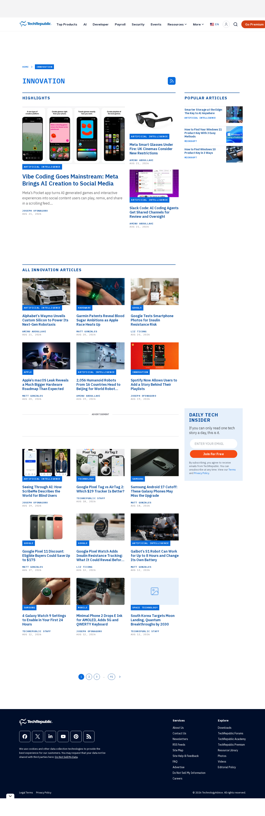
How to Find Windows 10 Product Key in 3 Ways (200, 151)
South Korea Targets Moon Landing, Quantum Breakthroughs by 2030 (153, 620)
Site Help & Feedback (186, 756)
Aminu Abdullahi (141, 160)
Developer (101, 24)
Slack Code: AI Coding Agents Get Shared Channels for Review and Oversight (154, 212)
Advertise (178, 767)
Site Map (178, 750)
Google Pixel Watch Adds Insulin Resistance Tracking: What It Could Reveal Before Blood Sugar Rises (99, 555)
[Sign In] (226, 24)
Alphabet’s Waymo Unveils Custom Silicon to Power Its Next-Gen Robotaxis (45, 320)
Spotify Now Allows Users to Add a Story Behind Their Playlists (154, 384)
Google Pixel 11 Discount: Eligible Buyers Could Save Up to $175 (46, 555)
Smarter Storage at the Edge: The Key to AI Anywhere (203, 111)
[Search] (235, 24)
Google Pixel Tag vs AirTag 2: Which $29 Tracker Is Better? (100, 489)
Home (25, 66)
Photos (222, 756)
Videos (222, 761)
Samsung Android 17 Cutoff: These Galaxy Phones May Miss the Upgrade (154, 491)
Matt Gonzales (86, 331)
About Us (178, 727)
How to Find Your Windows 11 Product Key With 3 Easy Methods (203, 133)
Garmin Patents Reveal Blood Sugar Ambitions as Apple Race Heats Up (100, 320)
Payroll (120, 24)
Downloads (224, 727)
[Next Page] (120, 677)
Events (156, 24)
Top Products (66, 24)
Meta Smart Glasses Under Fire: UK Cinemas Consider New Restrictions (151, 149)
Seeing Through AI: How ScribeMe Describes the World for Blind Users (42, 491)
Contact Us (179, 733)
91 (111, 676)
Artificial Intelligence (200, 117)
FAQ (175, 761)
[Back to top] (257, 804)
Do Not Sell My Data (66, 757)
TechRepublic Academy (232, 739)
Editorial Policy (227, 767)
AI (85, 24)
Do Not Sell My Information (189, 773)
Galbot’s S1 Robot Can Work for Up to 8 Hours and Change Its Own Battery (155, 555)
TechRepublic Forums (230, 733)
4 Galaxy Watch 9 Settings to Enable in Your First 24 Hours (44, 620)
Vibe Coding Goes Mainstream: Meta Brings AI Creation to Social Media (70, 180)
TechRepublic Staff (90, 498)
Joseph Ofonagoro (35, 210)
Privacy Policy (201, 473)
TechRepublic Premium (231, 744)
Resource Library (228, 750)
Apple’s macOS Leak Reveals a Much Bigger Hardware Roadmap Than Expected (45, 384)
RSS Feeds (179, 744)
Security (138, 24)
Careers (177, 778)
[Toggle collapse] (10, 796)
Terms (232, 469)
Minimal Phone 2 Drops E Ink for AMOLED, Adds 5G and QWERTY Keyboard (99, 620)
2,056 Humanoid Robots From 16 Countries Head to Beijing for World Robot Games (98, 384)
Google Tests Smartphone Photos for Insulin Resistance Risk (152, 320)
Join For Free (213, 454)
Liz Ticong (139, 331)
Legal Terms (26, 792)
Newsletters (180, 739)
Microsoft (190, 141)
